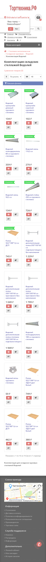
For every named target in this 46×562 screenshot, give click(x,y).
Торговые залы (11, 525)
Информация (10, 541)
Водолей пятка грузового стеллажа (12, 380)
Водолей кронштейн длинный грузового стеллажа (10, 107)
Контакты (11, 40)
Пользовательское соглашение (18, 519)
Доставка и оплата (13, 513)
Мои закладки (11, 553)
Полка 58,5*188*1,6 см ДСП (12, 243)
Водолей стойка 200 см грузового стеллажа (33, 197)
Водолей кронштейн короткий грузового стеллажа (30, 107)
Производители (24, 34)
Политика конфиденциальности (18, 516)
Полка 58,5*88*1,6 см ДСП (12, 426)
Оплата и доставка (14, 37)
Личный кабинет (12, 550)
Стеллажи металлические (19, 51)
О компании (32, 37)
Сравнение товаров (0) (13, 71)
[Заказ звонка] (39, 544)
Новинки (9, 535)
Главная (10, 34)
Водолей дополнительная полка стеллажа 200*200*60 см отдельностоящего (13, 337)
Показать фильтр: (14, 83)
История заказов (12, 556)
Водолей (29, 54)
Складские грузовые (15, 54)
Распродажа (10, 538)
